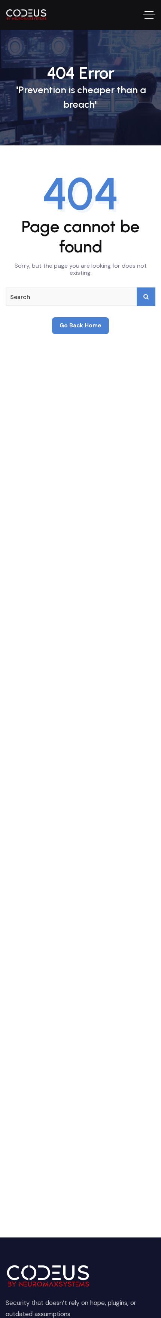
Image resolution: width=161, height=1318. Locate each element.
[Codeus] (27, 15)
